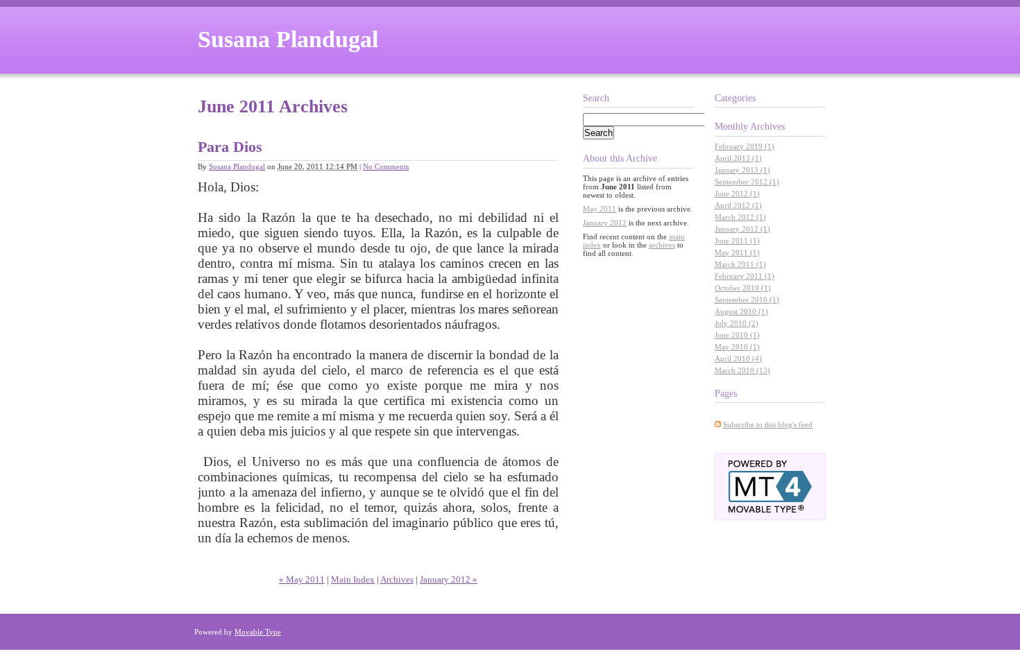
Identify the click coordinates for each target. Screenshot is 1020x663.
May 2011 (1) (737, 252)
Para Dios (230, 146)
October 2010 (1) (743, 288)
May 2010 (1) (737, 347)
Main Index (353, 579)
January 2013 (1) (742, 170)
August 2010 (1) (741, 311)
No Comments (386, 166)
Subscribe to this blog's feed (768, 424)
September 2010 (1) (747, 299)
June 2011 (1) (737, 240)
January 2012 (605, 222)
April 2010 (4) (738, 358)
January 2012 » (448, 579)
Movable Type (258, 632)
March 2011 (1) (740, 264)
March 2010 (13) (742, 370)
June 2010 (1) (737, 335)
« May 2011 (302, 579)
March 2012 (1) (740, 217)
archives (662, 245)
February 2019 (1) (744, 146)
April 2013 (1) (738, 158)
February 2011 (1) (744, 276)
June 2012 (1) (737, 193)
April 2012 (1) (738, 205)
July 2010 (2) (736, 323)
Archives (397, 579)
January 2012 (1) (742, 229)
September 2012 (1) (747, 182)
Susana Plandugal (288, 39)
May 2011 (599, 209)
